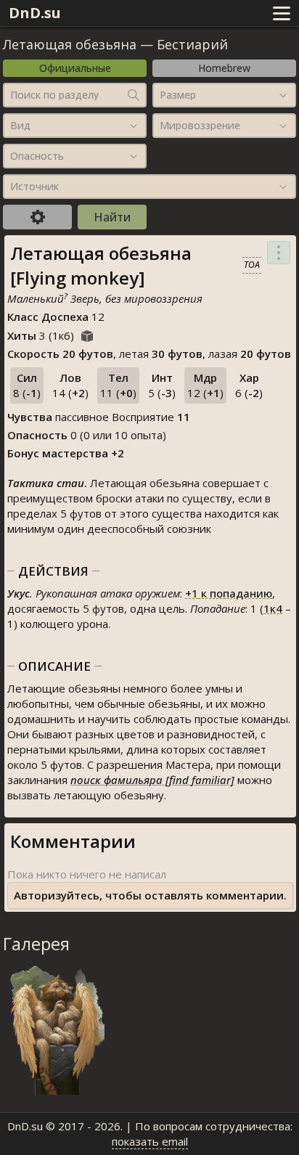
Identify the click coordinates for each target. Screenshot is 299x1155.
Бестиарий (192, 44)
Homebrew (224, 68)
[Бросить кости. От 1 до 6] (87, 333)
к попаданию (228, 593)
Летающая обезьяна (69, 44)
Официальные (75, 68)
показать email (150, 1141)
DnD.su (35, 13)
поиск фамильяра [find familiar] (152, 779)
